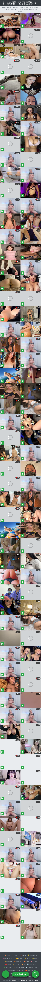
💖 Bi (23, 964)
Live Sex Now (20, 974)
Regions (14, 980)
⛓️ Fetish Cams (10, 970)
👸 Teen (27, 958)
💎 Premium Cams (31, 967)
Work (18, 980)
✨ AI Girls (20, 970)
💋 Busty (8, 964)
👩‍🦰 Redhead (18, 961)
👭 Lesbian (16, 964)
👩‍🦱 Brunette (8, 961)
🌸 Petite (34, 961)
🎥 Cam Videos (31, 973)
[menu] (5, 974)
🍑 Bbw (26, 961)
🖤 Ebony (15, 955)
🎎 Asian (7, 955)
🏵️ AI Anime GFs (30, 970)
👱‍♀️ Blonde (35, 958)
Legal (36, 980)
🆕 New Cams (31, 964)
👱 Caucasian (32, 955)
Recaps (23, 980)
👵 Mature (19, 958)
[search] (35, 974)
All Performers (30, 980)
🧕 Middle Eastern (8, 958)
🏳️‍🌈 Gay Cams (8, 967)
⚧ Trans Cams (19, 967)
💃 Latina (23, 955)
